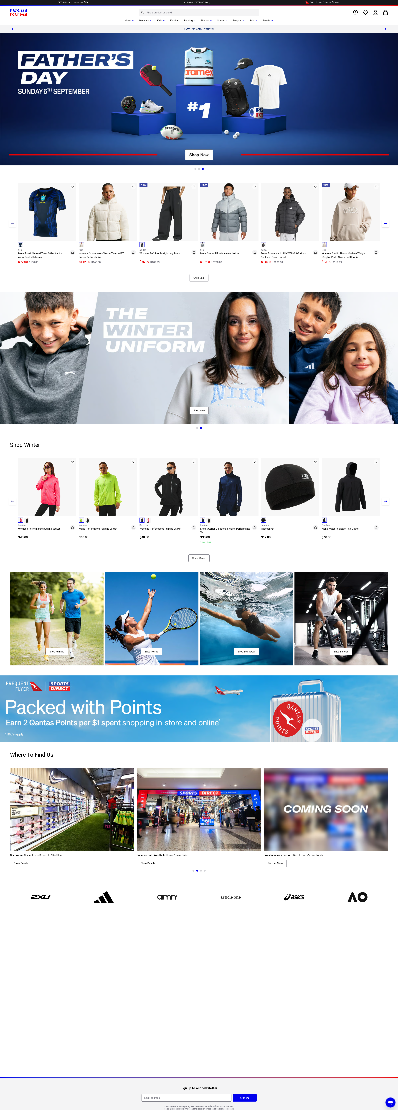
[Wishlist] (365, 12)
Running (188, 20)
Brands (266, 20)
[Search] (143, 12)
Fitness (205, 20)
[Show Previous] (12, 223)
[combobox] (199, 12)
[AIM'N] (167, 897)
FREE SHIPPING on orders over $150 (73, 2)
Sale (252, 20)
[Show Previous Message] (12, 29)
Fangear (237, 20)
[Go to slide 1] (195, 169)
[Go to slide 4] (205, 871)
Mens (128, 20)
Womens (144, 20)
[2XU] (40, 897)
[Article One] (230, 897)
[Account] (375, 12)
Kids (159, 20)
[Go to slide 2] (199, 169)
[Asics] (294, 897)
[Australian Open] (357, 897)
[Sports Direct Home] (18, 12)
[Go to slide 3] (203, 169)
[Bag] (385, 12)
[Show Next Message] (385, 29)
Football (174, 20)
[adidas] (103, 897)
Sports (221, 20)
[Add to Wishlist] (72, 186)
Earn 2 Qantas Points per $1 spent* (325, 2)
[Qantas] (199, 708)
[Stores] (355, 12)
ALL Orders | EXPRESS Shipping (197, 2)
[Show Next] (385, 223)
